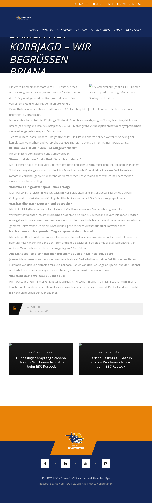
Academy (64, 29)
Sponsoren (100, 29)
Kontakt (133, 29)
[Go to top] (76, 441)
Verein (81, 29)
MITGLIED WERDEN (121, 4)
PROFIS (47, 29)
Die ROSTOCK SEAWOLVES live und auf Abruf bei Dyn (76, 478)
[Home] (23, 14)
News (33, 29)
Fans (118, 29)
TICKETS (82, 4)
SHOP (99, 4)
